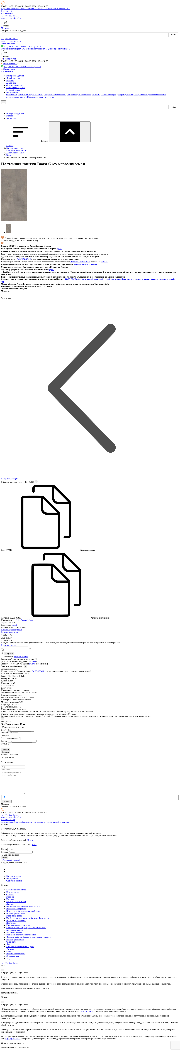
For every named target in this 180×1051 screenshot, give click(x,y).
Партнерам (61, 95)
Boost (14, 625)
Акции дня (11, 83)
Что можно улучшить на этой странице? (51, 822)
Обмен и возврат (108, 95)
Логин (4, 849)
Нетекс (30, 840)
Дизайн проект (131, 95)
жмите (32, 664)
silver (123, 279)
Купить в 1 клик (8, 645)
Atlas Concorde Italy (24, 620)
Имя (3, 730)
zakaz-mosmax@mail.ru (11, 18)
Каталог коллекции (9, 632)
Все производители (15, 76)
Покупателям (50, 95)
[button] (8, 11)
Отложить (9, 657)
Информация (12, 878)
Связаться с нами (14, 881)
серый (107, 279)
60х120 (74, 279)
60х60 (67, 279)
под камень (155, 279)
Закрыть (5, 752)
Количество (6, 741)
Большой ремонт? (14, 90)
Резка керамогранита (15, 87)
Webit (34, 844)
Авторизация (7, 13)
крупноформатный (94, 279)
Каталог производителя (11, 630)
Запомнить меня (11, 855)
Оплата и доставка (14, 85)
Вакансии (22, 95)
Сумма (4, 744)
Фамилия (5, 733)
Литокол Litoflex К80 (80, 262)
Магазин (10, 80)
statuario (166, 279)
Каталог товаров (13, 876)
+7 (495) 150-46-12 (9, 16)
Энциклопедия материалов (79, 95)
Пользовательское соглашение (40, 97)
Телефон (5, 735)
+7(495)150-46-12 (39, 671)
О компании (11, 95)
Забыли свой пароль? (10, 860)
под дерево (132, 279)
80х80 (81, 279)
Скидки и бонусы (35, 95)
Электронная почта (10, 738)
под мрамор (143, 279)
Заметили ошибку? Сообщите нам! (17, 822)
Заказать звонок (21, 657)
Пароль (4, 852)
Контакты (96, 95)
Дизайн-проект (13, 78)
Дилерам (121, 95)
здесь (59, 249)
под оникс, (116, 279)
